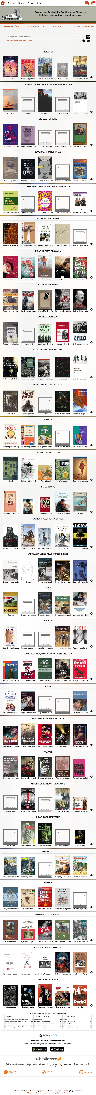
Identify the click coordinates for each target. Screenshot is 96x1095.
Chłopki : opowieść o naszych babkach (44, 1023)
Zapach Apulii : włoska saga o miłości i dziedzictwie (77, 1027)
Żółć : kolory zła (67, 1023)
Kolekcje (30, 40)
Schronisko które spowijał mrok (42, 1027)
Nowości (11, 3)
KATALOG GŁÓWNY (12, 26)
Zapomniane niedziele (40, 1025)
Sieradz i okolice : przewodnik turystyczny (16, 1021)
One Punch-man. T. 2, (69, 1021)
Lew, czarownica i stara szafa (42, 1021)
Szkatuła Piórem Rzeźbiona (84, 26)
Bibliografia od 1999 (60, 26)
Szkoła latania (38, 1019)
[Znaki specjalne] (88, 40)
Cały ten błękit (67, 1025)
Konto (39, 3)
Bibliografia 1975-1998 (36, 26)
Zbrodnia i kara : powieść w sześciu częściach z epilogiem (20, 1027)
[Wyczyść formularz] (83, 40)
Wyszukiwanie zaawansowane (16, 40)
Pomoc (30, 3)
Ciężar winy (66, 1019)
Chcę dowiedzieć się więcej (37, 1093)
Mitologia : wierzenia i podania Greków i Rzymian (18, 1019)
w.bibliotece (55, 1064)
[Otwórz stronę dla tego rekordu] (10, 67)
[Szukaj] (88, 37)
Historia (21, 3)
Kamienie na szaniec (11, 1023)
